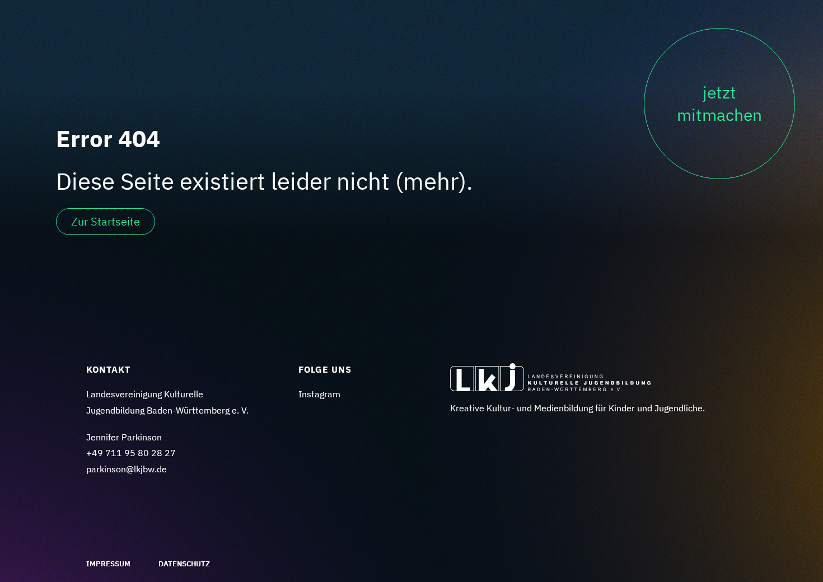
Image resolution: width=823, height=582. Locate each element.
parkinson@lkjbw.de (126, 469)
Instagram (319, 394)
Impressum (108, 564)
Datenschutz (184, 564)
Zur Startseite (105, 221)
